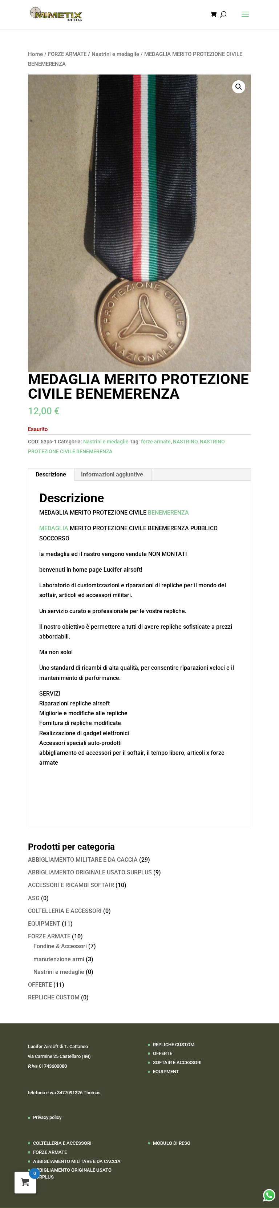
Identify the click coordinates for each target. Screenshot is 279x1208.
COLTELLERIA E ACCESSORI (65, 910)
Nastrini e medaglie (115, 54)
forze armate (156, 441)
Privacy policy (47, 1117)
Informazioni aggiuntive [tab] (112, 474)
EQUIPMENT (44, 923)
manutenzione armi (58, 959)
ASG (34, 898)
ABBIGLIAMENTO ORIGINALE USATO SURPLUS (90, 872)
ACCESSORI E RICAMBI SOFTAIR (71, 885)
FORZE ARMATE (67, 54)
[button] (238, 86)
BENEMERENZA (168, 512)
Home (35, 54)
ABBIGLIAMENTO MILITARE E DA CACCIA (83, 859)
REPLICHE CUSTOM (54, 997)
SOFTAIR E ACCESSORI (177, 1062)
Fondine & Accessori (60, 946)
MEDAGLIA (53, 528)
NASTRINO (185, 441)
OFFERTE (40, 984)
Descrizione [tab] (51, 474)
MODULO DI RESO (171, 1143)
